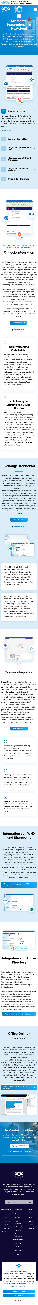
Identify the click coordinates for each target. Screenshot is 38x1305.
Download (18, 1214)
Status (18, 1254)
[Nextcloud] (12, 9)
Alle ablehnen (19, 1295)
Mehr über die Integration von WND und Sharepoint (16, 885)
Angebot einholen (20, 1146)
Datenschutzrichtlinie (18, 1286)
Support (31, 1214)
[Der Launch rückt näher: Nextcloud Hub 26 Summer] (5, 2)
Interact (30, 1209)
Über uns (6, 1214)
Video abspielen (19, 329)
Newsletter (18, 1250)
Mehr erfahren (6, 130)
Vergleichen (18, 1243)
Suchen (18, 1247)
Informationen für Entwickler (18, 1235)
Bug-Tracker (31, 1228)
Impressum (5, 1228)
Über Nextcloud (6, 1209)
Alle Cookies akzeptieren (19, 1291)
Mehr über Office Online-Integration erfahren (16, 1087)
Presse (6, 1224)
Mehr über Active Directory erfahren (17, 1014)
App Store (18, 1217)
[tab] (19, 111)
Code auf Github (18, 1239)
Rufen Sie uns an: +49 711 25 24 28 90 (20, 1153)
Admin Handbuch (18, 1222)
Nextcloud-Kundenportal (27, 875)
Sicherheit (18, 1230)
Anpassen (18, 1300)
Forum (31, 1217)
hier (4, 314)
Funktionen (5, 1232)
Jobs (5, 1217)
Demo (31, 1221)
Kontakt (31, 1224)
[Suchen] (30, 1202)
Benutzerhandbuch (19, 1227)
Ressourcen (18, 1209)
